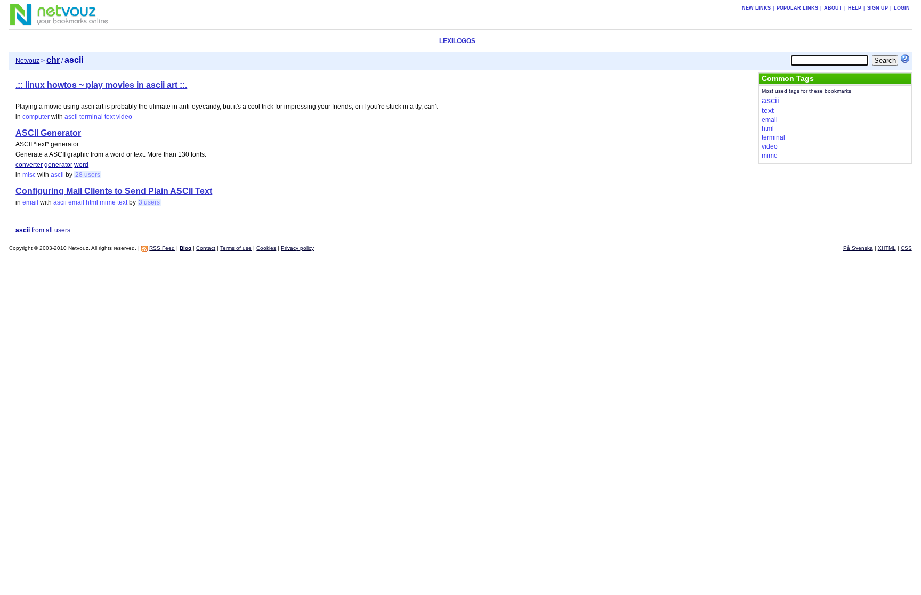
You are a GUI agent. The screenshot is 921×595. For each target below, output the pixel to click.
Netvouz (27, 60)
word (81, 164)
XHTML (887, 248)
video (124, 116)
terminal (91, 116)
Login (902, 8)
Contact (205, 248)
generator (58, 164)
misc (29, 174)
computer (36, 116)
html (92, 202)
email (30, 202)
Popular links (797, 8)
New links (756, 8)
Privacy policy (297, 248)
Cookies (266, 248)
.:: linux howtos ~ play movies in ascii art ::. (101, 84)
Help (854, 8)
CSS (906, 248)
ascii (71, 116)
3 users (149, 202)
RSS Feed (162, 248)
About (833, 8)
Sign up (877, 8)
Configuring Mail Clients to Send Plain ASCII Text (113, 190)
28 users (87, 174)
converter (29, 164)
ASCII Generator (48, 132)
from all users (42, 230)
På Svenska (858, 248)
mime (108, 202)
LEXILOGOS (457, 41)
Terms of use (236, 248)
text (109, 116)
